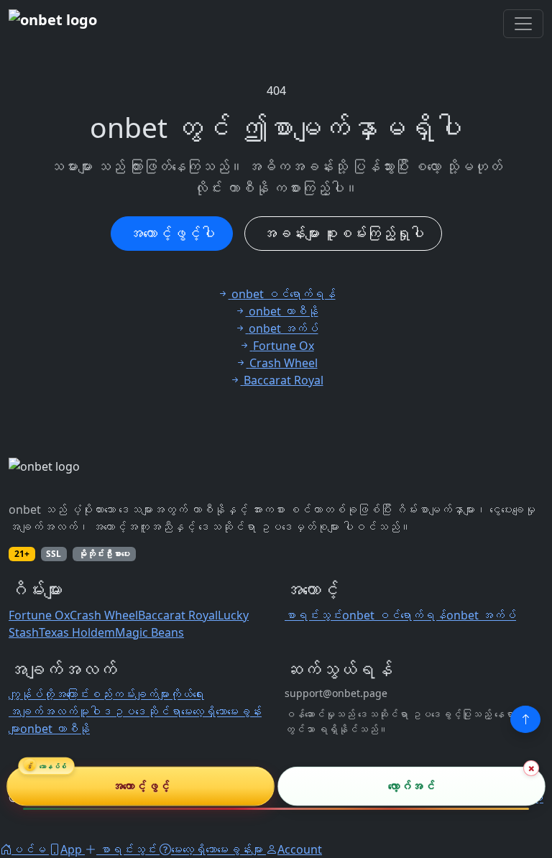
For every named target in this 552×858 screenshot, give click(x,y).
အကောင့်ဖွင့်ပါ (172, 233)
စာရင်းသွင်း (313, 615)
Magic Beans (149, 632)
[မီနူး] (523, 23)
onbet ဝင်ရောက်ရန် (394, 615)
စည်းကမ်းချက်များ (129, 694)
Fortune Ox (39, 615)
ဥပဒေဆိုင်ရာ (146, 711)
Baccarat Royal (178, 615)
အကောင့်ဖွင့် (140, 787)
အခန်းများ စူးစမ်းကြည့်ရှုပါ (343, 233)
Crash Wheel (104, 615)
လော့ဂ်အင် (411, 787)
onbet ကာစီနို (55, 729)
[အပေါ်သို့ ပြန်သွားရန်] (525, 719)
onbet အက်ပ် (481, 615)
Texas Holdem (77, 632)
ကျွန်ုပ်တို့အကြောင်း (49, 694)
